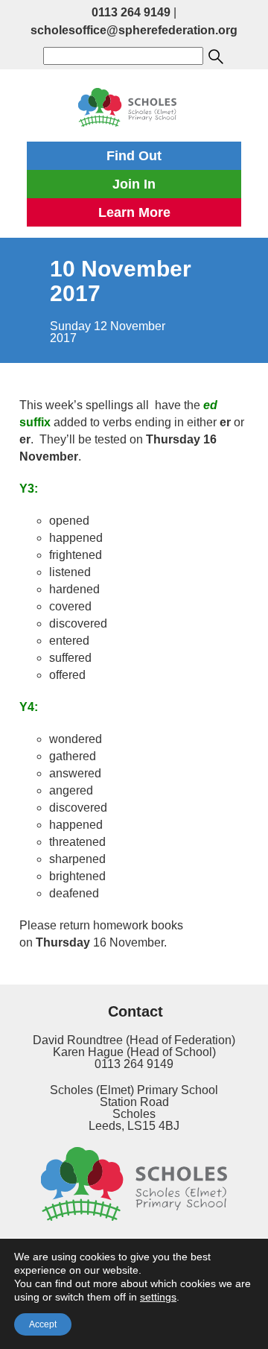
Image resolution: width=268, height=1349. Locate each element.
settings (158, 1297)
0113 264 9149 (131, 12)
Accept (43, 1324)
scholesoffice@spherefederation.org (134, 30)
